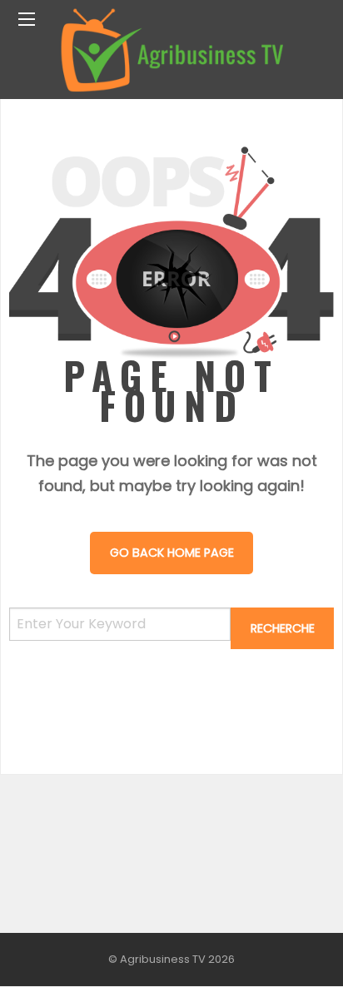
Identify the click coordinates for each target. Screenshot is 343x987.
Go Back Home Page (172, 552)
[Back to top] (289, 949)
